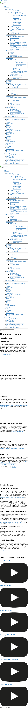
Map (7, 140)
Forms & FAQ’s (7, 153)
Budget (11, 93)
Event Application (20, 66)
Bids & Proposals (14, 74)
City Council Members (15, 12)
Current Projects (14, 87)
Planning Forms (10, 156)
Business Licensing (14, 94)
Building (8, 81)
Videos (8, 122)
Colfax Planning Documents (17, 86)
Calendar (8, 136)
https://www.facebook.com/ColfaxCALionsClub (12, 448)
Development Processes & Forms (18, 84)
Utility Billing (13, 90)
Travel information (10, 141)
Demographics (10, 143)
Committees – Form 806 (16, 32)
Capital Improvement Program (17, 72)
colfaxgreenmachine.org (17, 431)
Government (6, 7)
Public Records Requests (16, 56)
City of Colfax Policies (15, 10)
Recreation (5, 144)
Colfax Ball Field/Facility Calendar (15, 150)
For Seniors (9, 126)
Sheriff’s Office (13, 109)
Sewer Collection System (16, 75)
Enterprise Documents (15, 43)
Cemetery (8, 137)
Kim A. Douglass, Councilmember (17, 24)
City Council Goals (14, 33)
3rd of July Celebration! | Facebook (13, 462)
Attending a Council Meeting (17, 29)
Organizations (9, 129)
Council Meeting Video (15, 28)
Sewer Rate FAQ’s (17, 77)
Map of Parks (19, 62)
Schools (8, 134)
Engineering (9, 80)
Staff (11, 39)
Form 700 (12, 30)
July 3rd (14, 467)
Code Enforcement (14, 78)
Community (6, 117)
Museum (8, 139)
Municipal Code (14, 40)
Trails (7, 147)
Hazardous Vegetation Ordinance (14, 162)
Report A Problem (17, 69)
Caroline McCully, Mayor (19, 13)
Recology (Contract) (15, 104)
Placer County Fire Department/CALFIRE (15, 111)
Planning (8, 83)
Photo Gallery (9, 123)
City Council (9, 9)
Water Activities (10, 149)
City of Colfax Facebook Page (13, 130)
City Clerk (9, 50)
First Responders (10, 107)
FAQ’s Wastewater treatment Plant (14, 160)
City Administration (11, 35)
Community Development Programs (18, 47)
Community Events (11, 133)
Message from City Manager (17, 36)
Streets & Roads (17, 68)
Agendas (12, 26)
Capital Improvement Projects (20, 71)
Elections (12, 52)
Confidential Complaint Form (13, 163)
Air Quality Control (14, 100)
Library (11, 106)
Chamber (8, 127)
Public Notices (13, 55)
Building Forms (10, 157)
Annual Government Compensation (18, 42)
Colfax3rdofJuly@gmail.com (7, 464)
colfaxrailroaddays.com (5, 354)
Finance (8, 88)
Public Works (9, 58)
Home (4, 6)
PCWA (11, 103)
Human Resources (14, 49)
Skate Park (9, 132)
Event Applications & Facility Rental (15, 159)
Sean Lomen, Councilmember (17, 18)
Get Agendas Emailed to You (13, 155)
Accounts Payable (14, 91)
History (8, 125)
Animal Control (13, 101)
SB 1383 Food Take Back (12, 116)
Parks (14, 61)
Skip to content (3, 0)
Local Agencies (10, 96)
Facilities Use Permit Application (21, 64)
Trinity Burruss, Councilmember (17, 21)
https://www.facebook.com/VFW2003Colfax (11, 522)
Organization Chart (14, 38)
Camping (8, 146)
